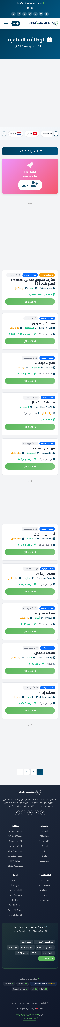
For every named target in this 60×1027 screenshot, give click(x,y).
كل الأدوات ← (46, 958)
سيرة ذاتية (45, 880)
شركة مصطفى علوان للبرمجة (27, 1014)
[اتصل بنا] (28, 8)
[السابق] (56, 133)
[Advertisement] (30, 93)
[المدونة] (32, 8)
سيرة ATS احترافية (15, 836)
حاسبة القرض (22, 953)
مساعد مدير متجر (43, 613)
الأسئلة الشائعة (15, 905)
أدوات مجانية (44, 860)
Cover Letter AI (15, 841)
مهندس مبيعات (44, 448)
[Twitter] (41, 14)
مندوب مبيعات (45, 363)
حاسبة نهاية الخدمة (45, 947)
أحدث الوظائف (45, 836)
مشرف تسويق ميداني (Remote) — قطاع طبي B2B (31, 281)
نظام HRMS (15, 860)
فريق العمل (15, 885)
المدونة (45, 846)
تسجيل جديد (45, 900)
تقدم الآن (28, 301)
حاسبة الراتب (27, 942)
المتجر (44, 850)
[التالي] (4, 133)
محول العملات (27, 947)
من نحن (15, 880)
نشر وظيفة (44, 890)
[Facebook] (46, 14)
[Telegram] (13, 14)
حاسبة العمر (48, 953)
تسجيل (26, 185)
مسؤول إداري (45, 573)
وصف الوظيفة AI (15, 855)
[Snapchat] (35, 14)
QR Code (35, 953)
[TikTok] (30, 14)
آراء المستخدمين (15, 890)
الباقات (44, 855)
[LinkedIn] (19, 14)
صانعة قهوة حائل (43, 402)
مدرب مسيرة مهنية (15, 850)
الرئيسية (45, 831)
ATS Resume (44, 885)
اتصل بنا (15, 900)
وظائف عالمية (45, 841)
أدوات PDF (13, 947)
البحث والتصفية (30, 151)
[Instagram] (24, 14)
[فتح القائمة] (6, 23)
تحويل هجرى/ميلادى (44, 942)
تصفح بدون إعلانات (15, 865)
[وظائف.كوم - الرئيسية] (43, 23)
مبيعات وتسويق (43, 323)
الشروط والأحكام (15, 915)
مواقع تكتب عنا (15, 895)
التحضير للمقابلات (15, 846)
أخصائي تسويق (44, 534)
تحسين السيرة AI (15, 831)
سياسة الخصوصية (15, 910)
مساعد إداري (46, 692)
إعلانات (45, 895)
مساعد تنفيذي (44, 653)
